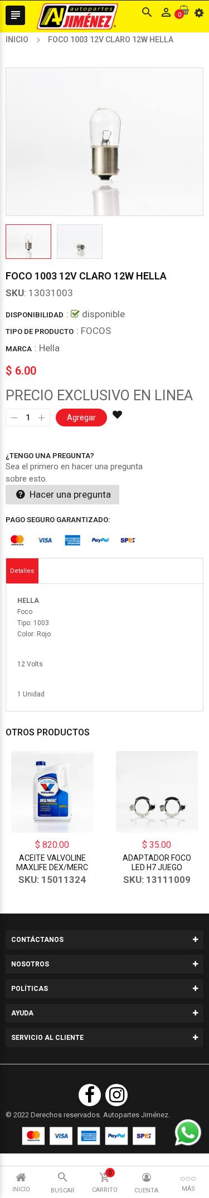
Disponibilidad (35, 315)
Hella (49, 347)
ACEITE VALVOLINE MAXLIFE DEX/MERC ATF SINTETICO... (52, 867)
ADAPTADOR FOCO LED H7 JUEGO (157, 862)
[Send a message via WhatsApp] (188, 1132)
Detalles (22, 571)
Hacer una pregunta (69, 494)
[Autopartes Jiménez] (88, 1136)
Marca (19, 349)
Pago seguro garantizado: (58, 519)
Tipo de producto (40, 331)
